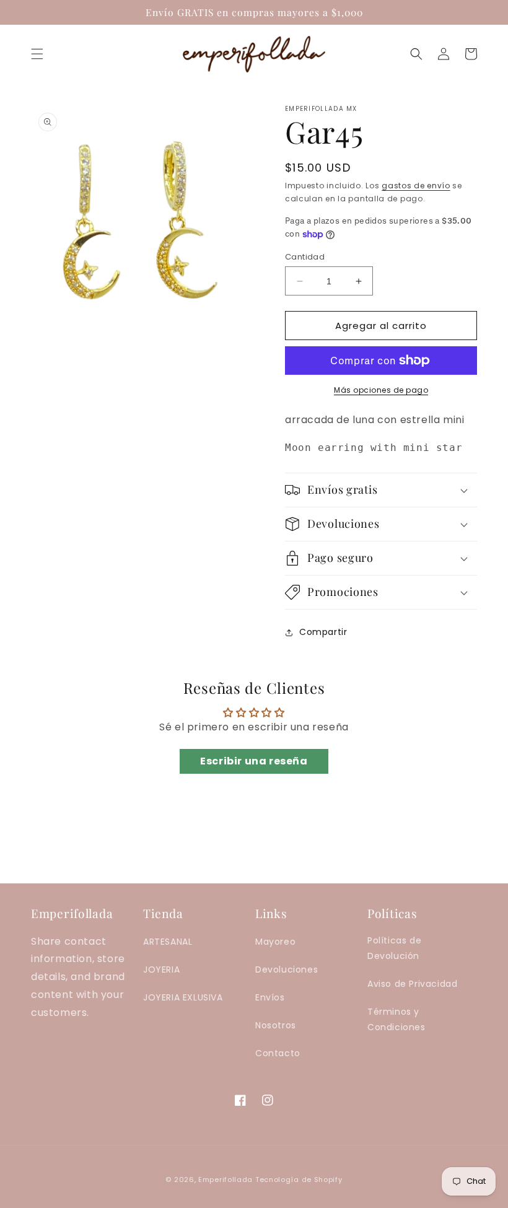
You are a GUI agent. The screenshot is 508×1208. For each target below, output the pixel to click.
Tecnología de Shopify (299, 1179)
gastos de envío (416, 185)
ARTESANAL (167, 941)
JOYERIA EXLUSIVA (183, 997)
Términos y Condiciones (396, 1019)
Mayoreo (275, 941)
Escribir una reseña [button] (253, 761)
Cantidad (305, 257)
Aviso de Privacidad (412, 984)
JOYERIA (161, 969)
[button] (37, 54)
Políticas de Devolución (394, 948)
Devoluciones (286, 969)
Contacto (277, 1053)
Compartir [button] (323, 632)
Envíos (270, 997)
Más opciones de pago (381, 390)
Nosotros (275, 1025)
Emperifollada (226, 1179)
